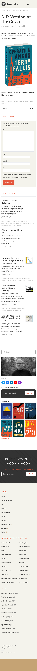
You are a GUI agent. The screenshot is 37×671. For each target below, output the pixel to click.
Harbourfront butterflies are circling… (8, 288)
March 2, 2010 (6, 334)
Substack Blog (6, 524)
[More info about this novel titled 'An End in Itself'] (6, 411)
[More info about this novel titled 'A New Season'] (30, 411)
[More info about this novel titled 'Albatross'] (18, 428)
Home (3, 10)
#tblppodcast (14, 253)
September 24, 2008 (8, 304)
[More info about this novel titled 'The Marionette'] (18, 411)
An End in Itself (9, 593)
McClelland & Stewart (8, 582)
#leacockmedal (23, 221)
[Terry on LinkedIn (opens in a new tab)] (11, 382)
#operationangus (29, 101)
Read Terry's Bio (6, 378)
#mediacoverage (25, 278)
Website (5, 168)
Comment (6, 130)
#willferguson (12, 225)
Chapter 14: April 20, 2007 (11, 231)
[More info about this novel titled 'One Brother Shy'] (30, 428)
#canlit (3, 101)
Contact (3, 520)
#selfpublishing (22, 280)
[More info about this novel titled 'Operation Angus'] (6, 428)
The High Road (8, 629)
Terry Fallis (21, 26)
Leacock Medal (6, 555)
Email (5, 161)
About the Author (6, 500)
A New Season (8, 601)
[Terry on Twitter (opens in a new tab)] (3, 382)
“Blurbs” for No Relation (9, 202)
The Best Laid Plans (10, 632)
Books (3, 504)
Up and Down (23, 566)
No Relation (22, 551)
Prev (5, 109)
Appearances (5, 512)
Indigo (3, 532)
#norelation (16, 223)
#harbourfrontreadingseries (8, 308)
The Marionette (8, 597)
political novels (6, 562)
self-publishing (24, 570)
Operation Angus (24, 574)
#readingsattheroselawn (7, 310)
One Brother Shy (24, 558)
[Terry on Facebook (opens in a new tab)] (7, 382)
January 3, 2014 (7, 217)
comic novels (5, 547)
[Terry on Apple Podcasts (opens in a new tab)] (20, 382)
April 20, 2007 (6, 246)
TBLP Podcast (23, 582)
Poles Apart (23, 578)
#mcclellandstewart (19, 101)
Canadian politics (24, 547)
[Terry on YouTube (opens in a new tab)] (15, 382)
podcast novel (6, 570)
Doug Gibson (23, 555)
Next (32, 109)
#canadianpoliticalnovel (7, 251)
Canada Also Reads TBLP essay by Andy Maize (11, 318)
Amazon (4, 528)
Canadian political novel (9, 578)
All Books (5, 438)
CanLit (3, 551)
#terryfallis (4, 103)
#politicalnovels (5, 253)
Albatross (22, 562)
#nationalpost (5, 280)
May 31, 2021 (10, 26)
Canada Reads (5, 543)
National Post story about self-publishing (12, 259)
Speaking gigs (23, 543)
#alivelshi (3, 221)
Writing (3, 566)
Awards (3, 508)
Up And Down (7, 625)
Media (9, 10)
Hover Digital (11, 653)
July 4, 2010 (5, 274)
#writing (19, 225)
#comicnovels (9, 101)
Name (5, 154)
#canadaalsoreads (6, 339)
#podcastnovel (23, 223)
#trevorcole (4, 225)
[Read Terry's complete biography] (18, 366)
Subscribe (29, 393)
